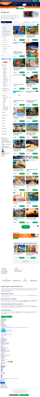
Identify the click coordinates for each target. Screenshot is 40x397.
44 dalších (15, 37)
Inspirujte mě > (32, 56)
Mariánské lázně (31, 102)
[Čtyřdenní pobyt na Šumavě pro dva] (19, 78)
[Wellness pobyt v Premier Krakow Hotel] (19, 180)
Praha (17, 151)
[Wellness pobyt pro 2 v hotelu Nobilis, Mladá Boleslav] (32, 143)
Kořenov (17, 70)
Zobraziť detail (22, 257)
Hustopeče (31, 70)
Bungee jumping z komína (19, 253)
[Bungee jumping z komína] (19, 248)
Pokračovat (13, 18)
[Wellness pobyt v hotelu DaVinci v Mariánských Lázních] (32, 95)
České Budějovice (22, 36)
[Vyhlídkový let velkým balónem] (19, 30)
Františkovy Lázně (32, 135)
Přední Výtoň (31, 86)
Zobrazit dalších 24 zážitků (25, 227)
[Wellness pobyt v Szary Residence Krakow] (32, 164)
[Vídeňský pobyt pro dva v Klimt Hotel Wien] (19, 196)
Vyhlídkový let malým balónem (31, 218)
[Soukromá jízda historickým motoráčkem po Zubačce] (32, 30)
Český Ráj (32, 219)
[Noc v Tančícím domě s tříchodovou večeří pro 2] (19, 143)
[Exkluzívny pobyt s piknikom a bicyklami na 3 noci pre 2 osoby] (31, 248)
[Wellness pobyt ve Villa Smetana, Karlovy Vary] (19, 212)
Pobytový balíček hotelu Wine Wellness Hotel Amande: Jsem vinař (31, 69)
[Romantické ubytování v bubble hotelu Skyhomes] (32, 111)
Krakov (30, 171)
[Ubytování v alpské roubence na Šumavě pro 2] (19, 111)
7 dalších (35, 219)
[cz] (38, 2)
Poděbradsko (18, 36)
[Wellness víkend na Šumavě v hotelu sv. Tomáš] (32, 78)
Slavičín (17, 135)
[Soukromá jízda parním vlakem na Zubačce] (19, 95)
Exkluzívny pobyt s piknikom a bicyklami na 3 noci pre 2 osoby (31, 254)
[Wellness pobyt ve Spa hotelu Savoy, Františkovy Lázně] (32, 127)
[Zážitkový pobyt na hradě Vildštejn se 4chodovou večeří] (19, 46)
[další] (37, 24)
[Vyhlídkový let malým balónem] (32, 212)
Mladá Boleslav (31, 151)
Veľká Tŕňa (30, 255)
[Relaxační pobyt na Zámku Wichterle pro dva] (19, 127)
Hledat (24, 4)
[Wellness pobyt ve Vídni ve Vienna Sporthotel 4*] (32, 196)
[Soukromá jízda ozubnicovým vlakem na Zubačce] (19, 62)
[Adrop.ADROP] (1, 9)
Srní (16, 86)
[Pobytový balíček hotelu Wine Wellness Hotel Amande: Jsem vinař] (32, 62)
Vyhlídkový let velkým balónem (18, 35)
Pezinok (18, 254)
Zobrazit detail (22, 56)
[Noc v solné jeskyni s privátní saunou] (32, 180)
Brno (30, 219)
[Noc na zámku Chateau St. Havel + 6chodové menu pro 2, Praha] (19, 164)
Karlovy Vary (17, 220)
